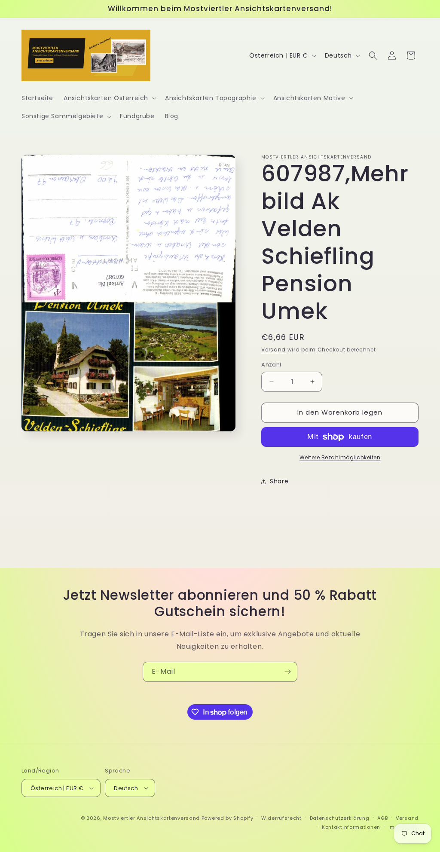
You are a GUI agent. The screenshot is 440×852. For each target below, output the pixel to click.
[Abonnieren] (287, 672)
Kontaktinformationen (351, 827)
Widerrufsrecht (281, 818)
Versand (273, 349)
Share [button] (279, 481)
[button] (109, 98)
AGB (382, 818)
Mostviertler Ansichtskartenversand (151, 818)
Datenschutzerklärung (340, 818)
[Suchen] (373, 55)
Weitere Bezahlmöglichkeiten (340, 457)
